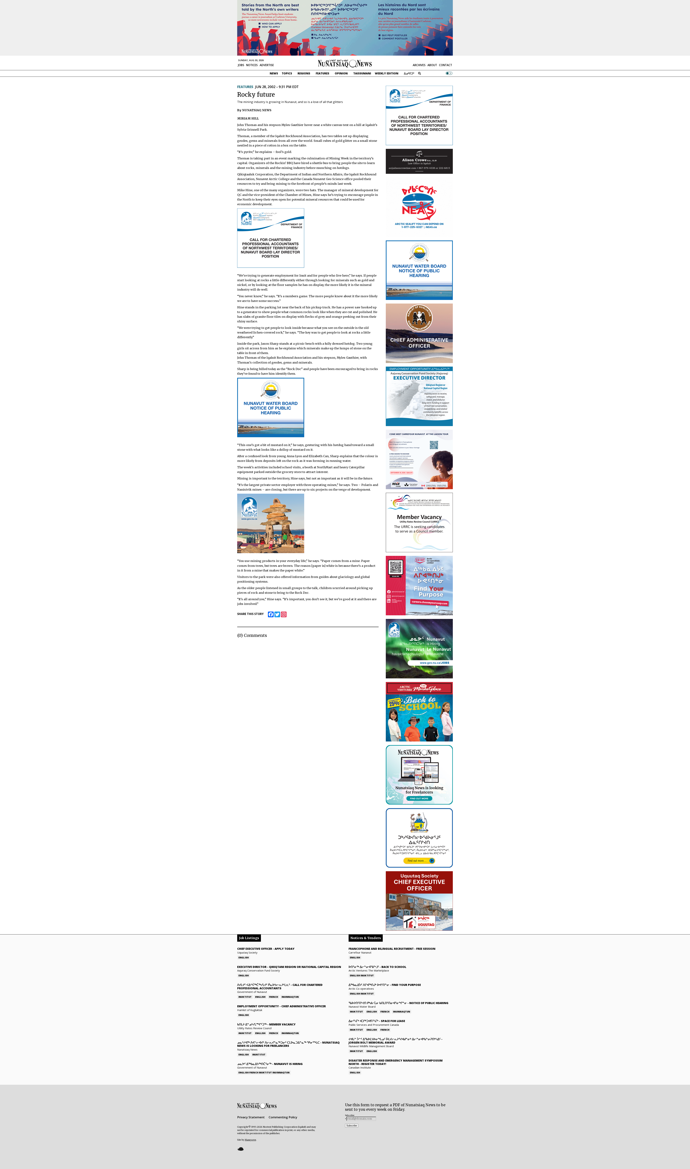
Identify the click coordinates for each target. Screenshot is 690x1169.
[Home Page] (345, 63)
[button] (240, 1149)
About (432, 65)
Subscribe (351, 1125)
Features (322, 73)
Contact (445, 65)
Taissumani (362, 73)
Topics (287, 73)
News (274, 73)
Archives (419, 65)
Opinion (341, 73)
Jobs (241, 65)
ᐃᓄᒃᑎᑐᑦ (409, 73)
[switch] (449, 73)
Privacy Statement (251, 1117)
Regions (304, 73)
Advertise (267, 65)
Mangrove (250, 1139)
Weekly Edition (386, 73)
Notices (252, 65)
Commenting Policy (283, 1117)
